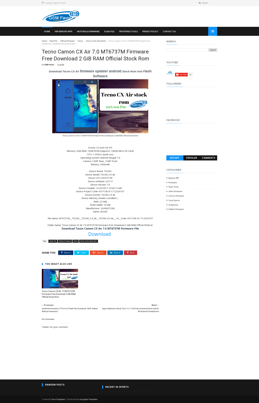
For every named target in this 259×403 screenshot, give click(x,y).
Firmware (172, 182)
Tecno (80, 41)
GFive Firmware (175, 191)
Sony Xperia (174, 200)
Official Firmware (67, 41)
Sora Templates (58, 399)
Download (100, 234)
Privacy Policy (150, 31)
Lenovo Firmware (176, 195)
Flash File (109, 31)
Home (47, 31)
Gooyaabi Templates (88, 399)
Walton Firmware (176, 209)
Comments (208, 158)
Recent (174, 158)
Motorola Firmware (88, 31)
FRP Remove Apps (63, 31)
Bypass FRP (173, 178)
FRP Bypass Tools (128, 31)
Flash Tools (173, 186)
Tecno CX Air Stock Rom (96, 41)
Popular (191, 158)
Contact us (169, 31)
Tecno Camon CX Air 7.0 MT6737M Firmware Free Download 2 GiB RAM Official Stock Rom (59, 294)
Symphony (173, 204)
